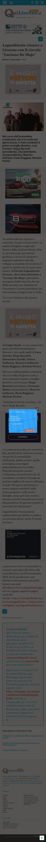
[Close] (37, 409)
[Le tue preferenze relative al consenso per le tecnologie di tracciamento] (42, 838)
